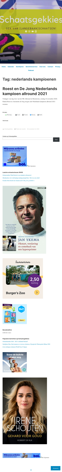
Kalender (11, 66)
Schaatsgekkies (8, 129)
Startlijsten (20, 66)
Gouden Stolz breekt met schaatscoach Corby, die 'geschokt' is (18, 180)
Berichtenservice (31, 66)
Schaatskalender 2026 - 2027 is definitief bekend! (15, 341)
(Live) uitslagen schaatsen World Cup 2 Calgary (15, 347)
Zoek (56, 139)
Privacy (57, 66)
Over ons (42, 66)
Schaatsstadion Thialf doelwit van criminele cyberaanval (17, 175)
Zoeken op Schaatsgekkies (10, 136)
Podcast (31, 70)
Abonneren (55, 468)
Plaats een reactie (21, 129)
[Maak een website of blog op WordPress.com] (31, 470)
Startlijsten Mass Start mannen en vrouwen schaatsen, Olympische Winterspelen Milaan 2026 (26, 344)
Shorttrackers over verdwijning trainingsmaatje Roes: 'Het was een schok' (21, 178)
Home (4, 66)
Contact (50, 66)
